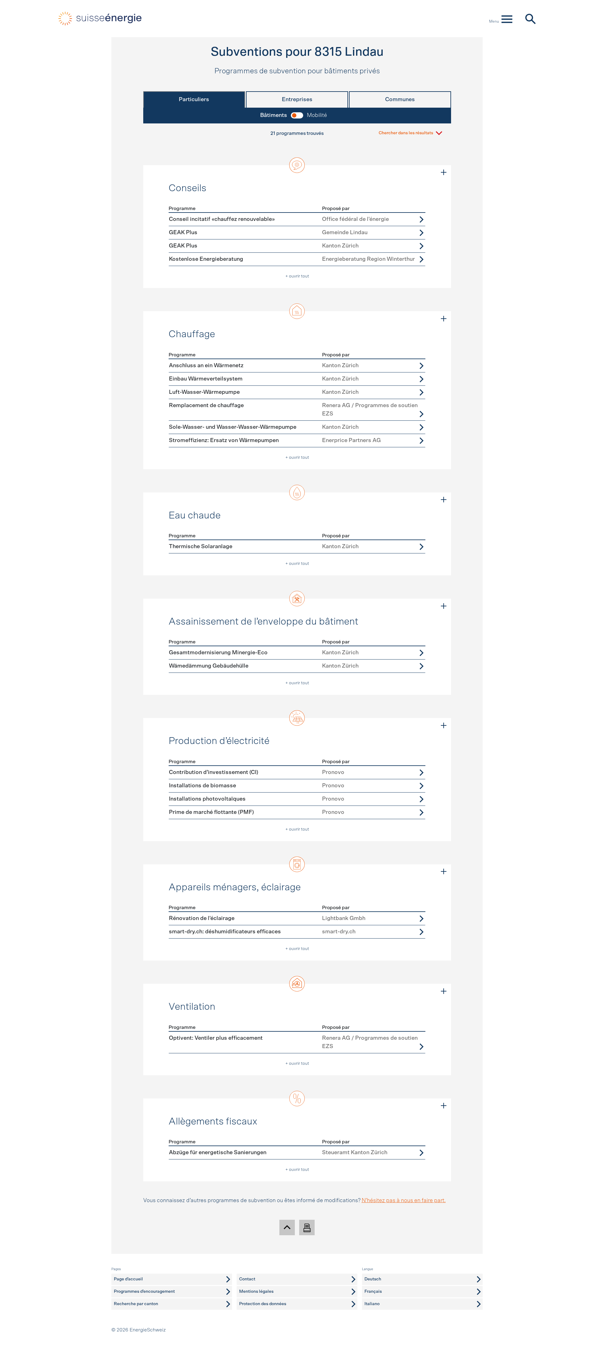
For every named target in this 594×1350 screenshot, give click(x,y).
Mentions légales (256, 1291)
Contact (247, 1279)
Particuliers (194, 99)
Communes (400, 99)
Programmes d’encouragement (144, 1291)
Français (373, 1291)
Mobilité (317, 115)
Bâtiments (273, 115)
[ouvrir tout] (443, 172)
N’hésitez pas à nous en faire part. (404, 1200)
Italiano (372, 1304)
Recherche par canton (136, 1304)
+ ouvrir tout (297, 276)
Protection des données (262, 1304)
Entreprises (297, 99)
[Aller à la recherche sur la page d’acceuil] (530, 18)
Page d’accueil (128, 1279)
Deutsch (372, 1279)
